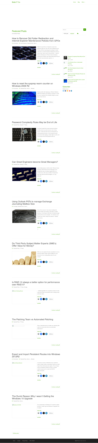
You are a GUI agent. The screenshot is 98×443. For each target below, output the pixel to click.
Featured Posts (30, 43)
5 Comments (15, 43)
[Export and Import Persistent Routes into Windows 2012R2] (65, 75)
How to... (35, 43)
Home (14, 440)
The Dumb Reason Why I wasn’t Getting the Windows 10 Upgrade (33, 397)
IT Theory (25, 124)
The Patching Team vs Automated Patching (32, 319)
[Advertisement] (49, 16)
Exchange (15, 206)
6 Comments (15, 88)
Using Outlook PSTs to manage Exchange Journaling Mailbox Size (32, 202)
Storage (25, 287)
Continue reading (55, 74)
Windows (32, 88)
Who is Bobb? (32, 440)
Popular (66, 33)
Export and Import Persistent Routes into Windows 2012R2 (36, 355)
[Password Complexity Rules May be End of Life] (65, 58)
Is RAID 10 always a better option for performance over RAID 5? (36, 283)
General (21, 124)
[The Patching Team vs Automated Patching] (65, 63)
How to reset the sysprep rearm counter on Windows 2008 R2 (32, 84)
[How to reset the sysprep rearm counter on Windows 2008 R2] (65, 81)
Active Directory (23, 43)
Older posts (16, 433)
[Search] (84, 29)
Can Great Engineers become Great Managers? (35, 161)
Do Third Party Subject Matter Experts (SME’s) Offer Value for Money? (34, 244)
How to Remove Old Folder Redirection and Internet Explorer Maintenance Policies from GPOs (36, 39)
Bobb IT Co (16, 2)
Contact (18, 440)
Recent (72, 33)
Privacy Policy (24, 440)
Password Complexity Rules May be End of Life (34, 122)
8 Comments (15, 359)
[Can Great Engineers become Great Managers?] (65, 69)
